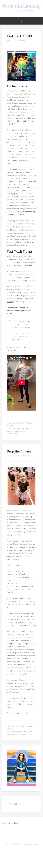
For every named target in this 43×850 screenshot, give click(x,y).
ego (30, 731)
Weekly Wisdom (26, 423)
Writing (10, 426)
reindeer (15, 734)
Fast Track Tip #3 (19, 36)
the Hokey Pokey (25, 271)
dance (27, 428)
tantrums (22, 734)
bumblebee (20, 428)
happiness (17, 431)
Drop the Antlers (19, 451)
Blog (17, 423)
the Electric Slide (21, 274)
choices (19, 731)
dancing (10, 431)
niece (9, 734)
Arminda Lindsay (21, 5)
